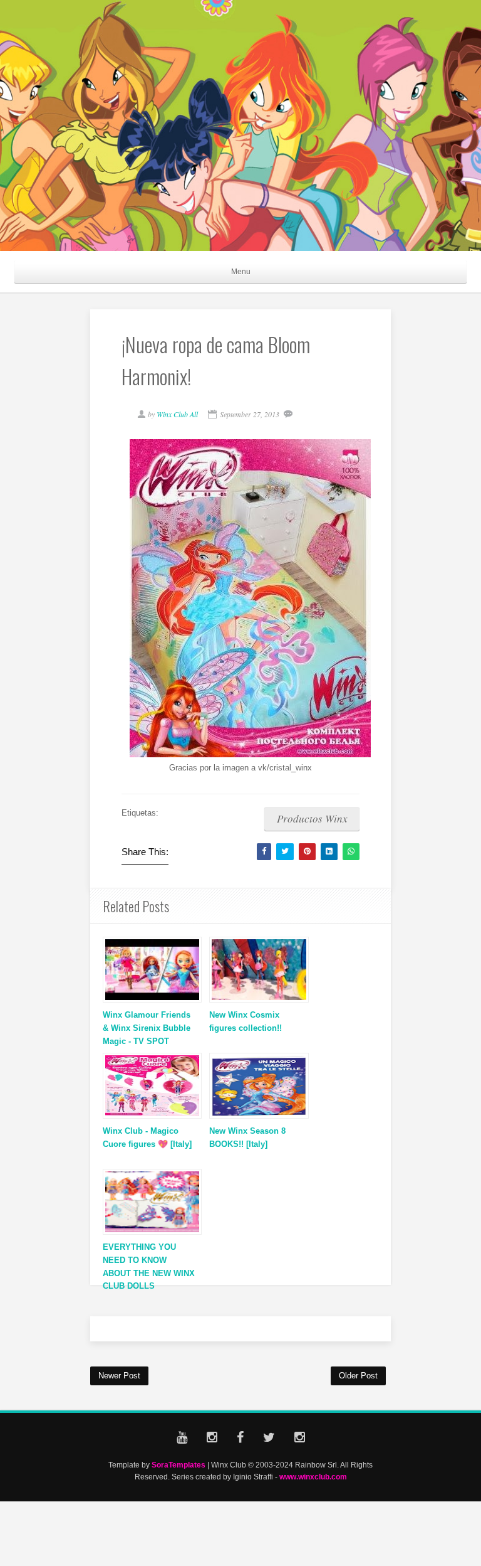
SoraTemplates (178, 1465)
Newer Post (119, 1375)
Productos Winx (312, 818)
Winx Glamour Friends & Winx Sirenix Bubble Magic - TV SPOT (146, 1028)
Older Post (358, 1375)
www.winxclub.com (313, 1477)
